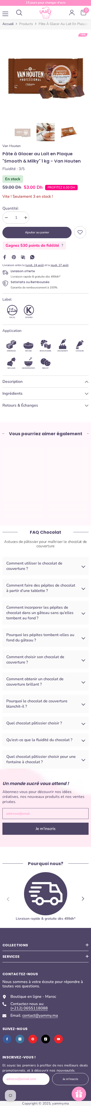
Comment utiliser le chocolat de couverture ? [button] (34, 566)
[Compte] (72, 12)
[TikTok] (45, 1039)
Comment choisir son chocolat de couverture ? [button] (35, 659)
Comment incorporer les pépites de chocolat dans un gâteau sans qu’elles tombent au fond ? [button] (40, 613)
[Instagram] (20, 1039)
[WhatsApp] (32, 257)
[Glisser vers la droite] (83, 899)
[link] (80, 232)
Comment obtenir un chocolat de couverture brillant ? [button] (35, 681)
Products (26, 24)
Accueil (8, 24)
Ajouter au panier (37, 232)
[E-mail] (23, 257)
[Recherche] (19, 13)
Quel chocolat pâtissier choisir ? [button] (34, 723)
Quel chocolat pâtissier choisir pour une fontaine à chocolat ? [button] (41, 759)
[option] (45, 75)
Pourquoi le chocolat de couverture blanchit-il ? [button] (36, 703)
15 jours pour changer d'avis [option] (46, 2)
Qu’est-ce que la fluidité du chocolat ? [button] (39, 740)
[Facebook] (4, 257)
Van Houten (11, 146)
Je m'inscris (46, 828)
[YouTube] (58, 1039)
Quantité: (10, 208)
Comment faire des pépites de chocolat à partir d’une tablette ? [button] (40, 588)
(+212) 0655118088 (29, 1008)
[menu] (5, 14)
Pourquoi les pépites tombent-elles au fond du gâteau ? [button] (40, 637)
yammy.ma (60, 1103)
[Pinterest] (14, 257)
